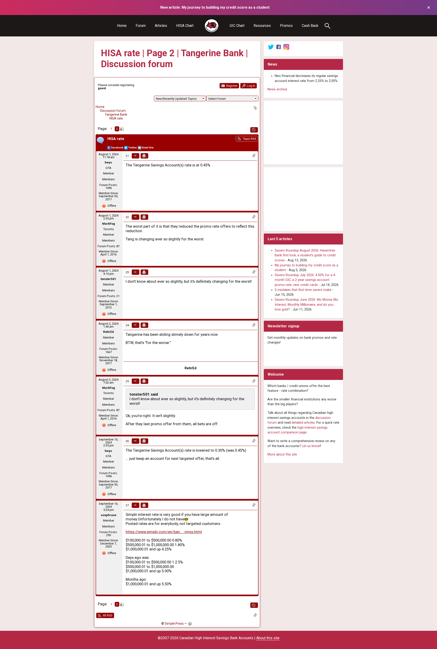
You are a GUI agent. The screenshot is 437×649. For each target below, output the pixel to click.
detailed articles (303, 423)
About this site (267, 638)
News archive (277, 89)
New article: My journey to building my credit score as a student (214, 7)
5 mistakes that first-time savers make (303, 290)
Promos (286, 25)
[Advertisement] (303, 132)
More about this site (282, 454)
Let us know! (311, 446)
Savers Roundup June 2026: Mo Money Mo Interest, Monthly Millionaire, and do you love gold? (306, 304)
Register (231, 85)
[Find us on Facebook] (278, 47)
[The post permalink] (136, 156)
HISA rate (116, 118)
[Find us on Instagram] (286, 47)
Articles (161, 25)
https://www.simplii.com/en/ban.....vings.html (164, 532)
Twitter (132, 147)
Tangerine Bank (116, 114)
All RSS (107, 615)
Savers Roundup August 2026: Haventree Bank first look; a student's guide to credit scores (305, 255)
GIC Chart (237, 25)
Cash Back (310, 25)
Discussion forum (113, 110)
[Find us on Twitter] (270, 47)
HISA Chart (184, 25)
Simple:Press (174, 623)
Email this (148, 147)
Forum (141, 25)
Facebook (117, 147)
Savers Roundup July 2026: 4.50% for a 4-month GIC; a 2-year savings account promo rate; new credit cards (305, 280)
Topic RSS (249, 138)
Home (122, 25)
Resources (262, 25)
